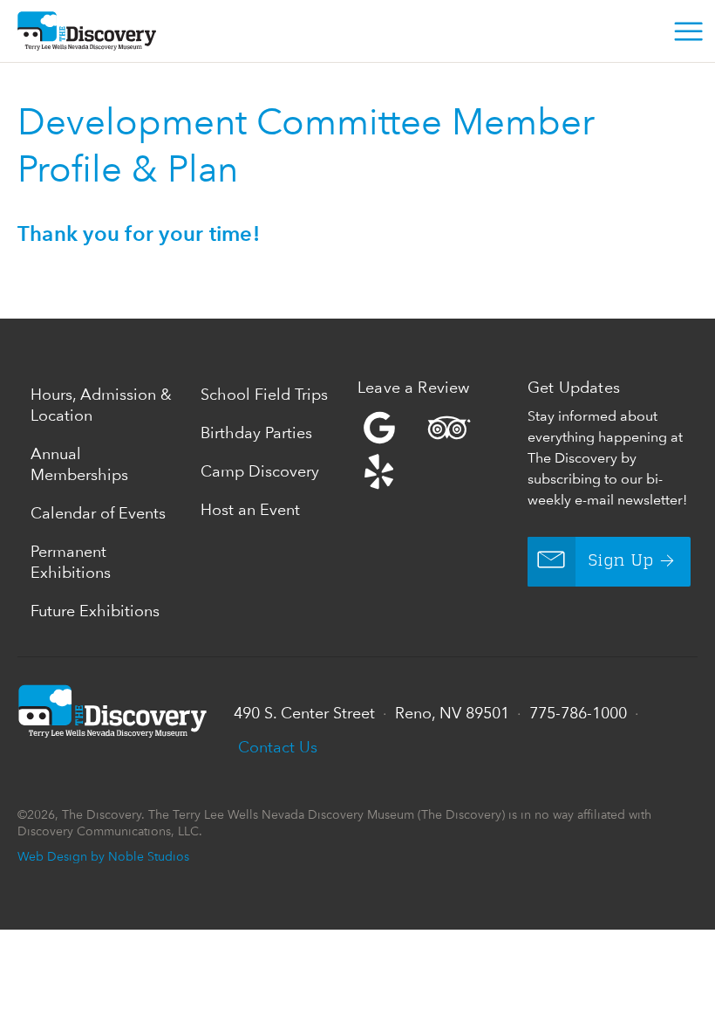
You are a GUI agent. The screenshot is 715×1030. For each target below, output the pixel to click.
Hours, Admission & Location (101, 404)
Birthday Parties (256, 432)
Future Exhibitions (95, 610)
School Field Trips (264, 394)
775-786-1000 (578, 713)
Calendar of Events (98, 513)
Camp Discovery (260, 471)
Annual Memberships (79, 464)
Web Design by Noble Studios (103, 855)
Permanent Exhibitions (71, 561)
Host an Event (250, 509)
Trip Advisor (449, 428)
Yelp (438, 449)
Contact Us (277, 747)
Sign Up (621, 561)
